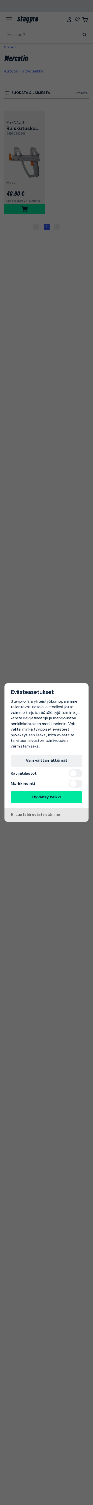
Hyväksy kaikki (46, 797)
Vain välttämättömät (46, 760)
